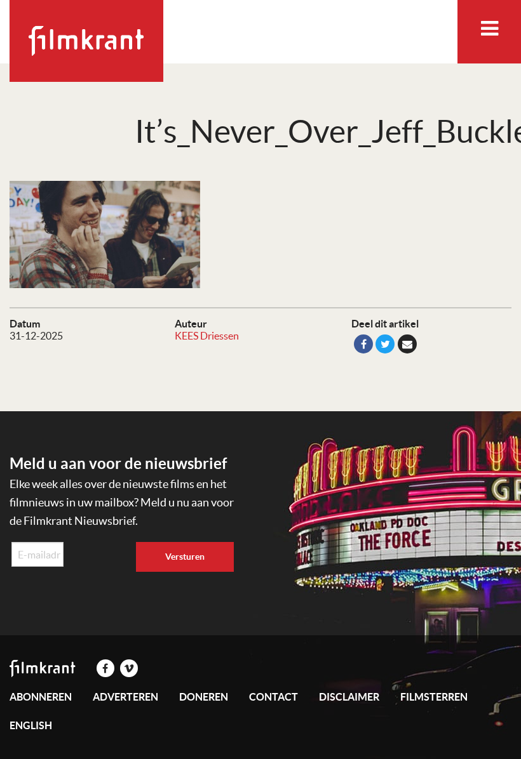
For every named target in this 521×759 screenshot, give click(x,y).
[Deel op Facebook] (363, 343)
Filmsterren (434, 697)
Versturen (185, 556)
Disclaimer (349, 697)
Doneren (203, 697)
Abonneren (41, 697)
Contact (273, 697)
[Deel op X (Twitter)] (385, 343)
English (31, 725)
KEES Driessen (207, 335)
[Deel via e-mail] (407, 343)
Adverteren (125, 697)
